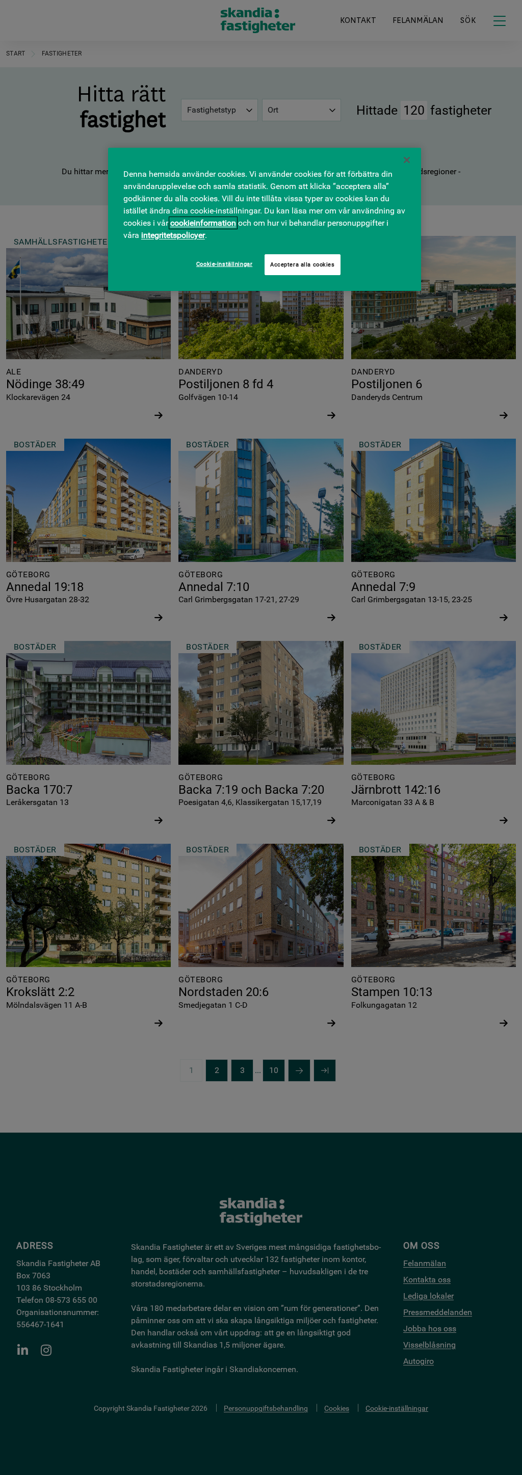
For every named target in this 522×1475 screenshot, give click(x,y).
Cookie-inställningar (224, 263)
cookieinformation (203, 223)
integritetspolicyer (173, 235)
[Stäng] (407, 160)
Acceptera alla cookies (302, 264)
